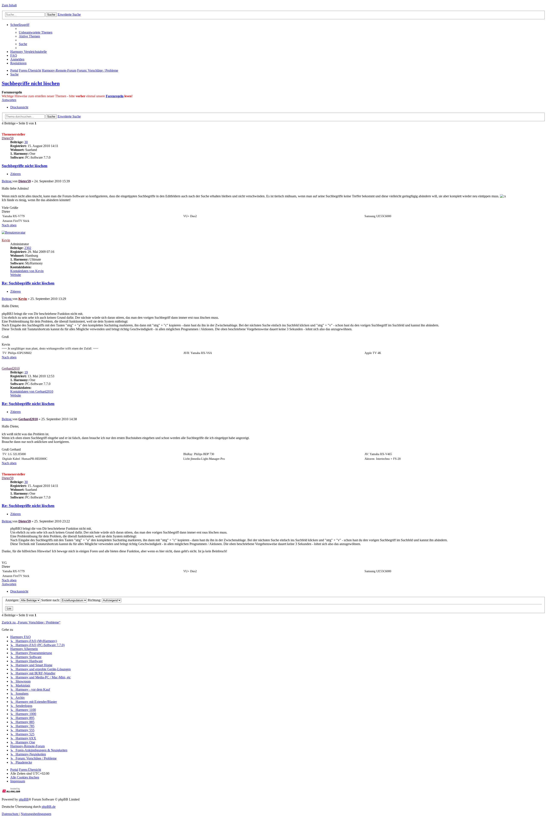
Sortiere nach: (51, 600)
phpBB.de (49, 806)
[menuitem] (35, 32)
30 (26, 142)
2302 (27, 248)
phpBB (24, 799)
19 (26, 372)
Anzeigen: (12, 600)
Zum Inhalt (9, 5)
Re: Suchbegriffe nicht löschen (28, 283)
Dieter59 (7, 138)
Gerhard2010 (11, 368)
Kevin (6, 240)
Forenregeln (115, 96)
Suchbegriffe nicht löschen (31, 83)
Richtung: (95, 600)
